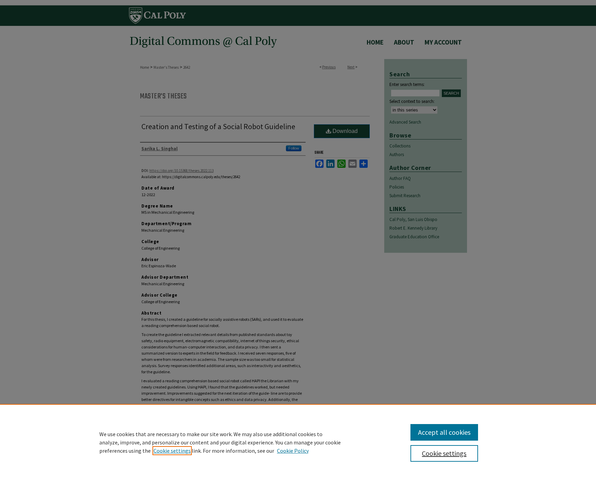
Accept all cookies (444, 432)
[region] (298, 442)
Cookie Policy (293, 450)
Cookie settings (172, 450)
